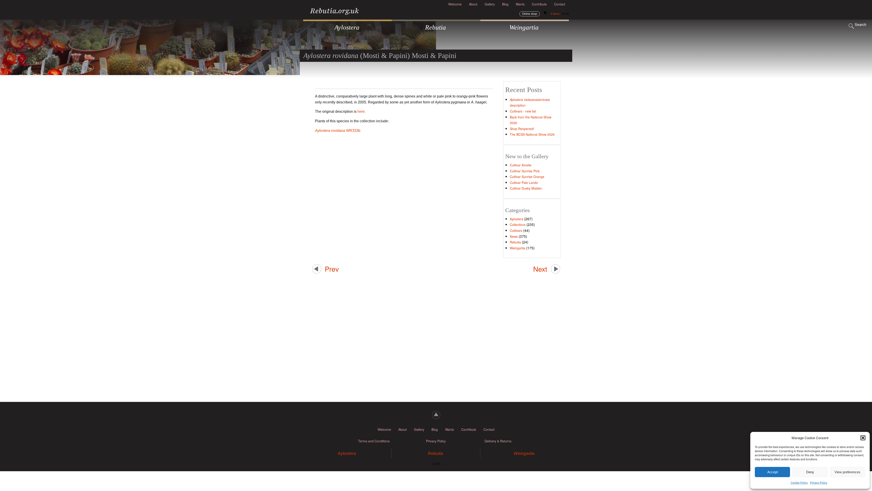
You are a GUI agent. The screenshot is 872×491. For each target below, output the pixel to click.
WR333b (337, 131)
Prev (332, 269)
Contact (559, 4)
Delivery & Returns (498, 441)
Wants (520, 4)
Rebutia (515, 242)
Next (540, 269)
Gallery (490, 4)
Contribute (539, 4)
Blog (505, 4)
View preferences (847, 472)
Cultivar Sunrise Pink (525, 171)
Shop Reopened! (522, 128)
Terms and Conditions (374, 441)
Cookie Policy (799, 482)
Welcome (455, 4)
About (473, 4)
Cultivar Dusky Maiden (526, 188)
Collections (517, 224)
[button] (863, 438)
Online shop (529, 13)
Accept (772, 472)
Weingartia (517, 248)
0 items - (560, 13)
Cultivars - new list (523, 111)
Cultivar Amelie (520, 165)
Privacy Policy (818, 482)
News (514, 236)
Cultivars (516, 230)
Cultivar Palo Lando (524, 182)
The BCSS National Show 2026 (532, 134)
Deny (810, 472)
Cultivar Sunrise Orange (527, 176)
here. (361, 111)
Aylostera (516, 219)
